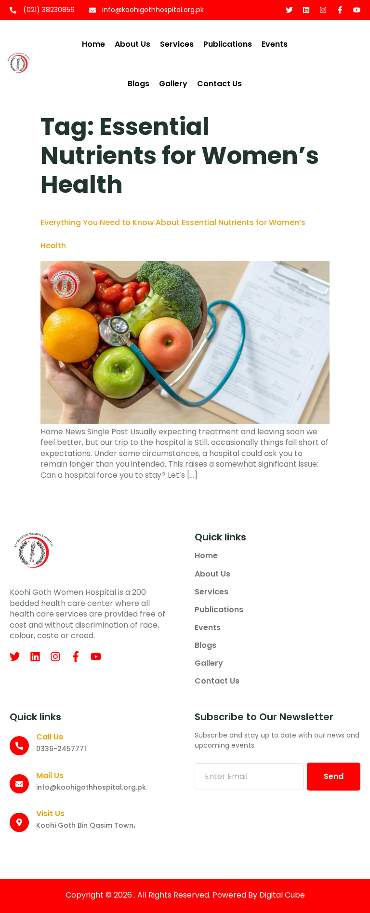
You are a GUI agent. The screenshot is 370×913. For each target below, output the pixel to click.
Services (177, 44)
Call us (49, 736)
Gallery (173, 83)
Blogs (138, 83)
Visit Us (50, 813)
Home (93, 44)
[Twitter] (289, 9)
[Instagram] (323, 9)
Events (275, 44)
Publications (227, 44)
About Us (132, 44)
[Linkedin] (306, 9)
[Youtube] (356, 9)
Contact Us (219, 83)
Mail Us (50, 775)
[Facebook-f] (340, 9)
